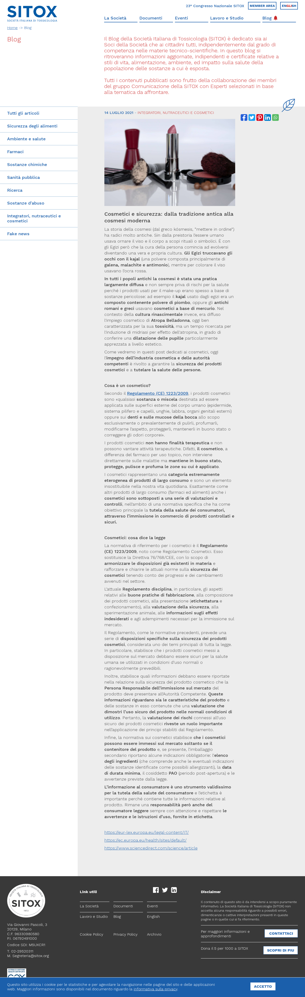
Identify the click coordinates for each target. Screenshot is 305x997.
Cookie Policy (91, 934)
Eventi (181, 17)
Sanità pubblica (23, 177)
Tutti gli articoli (23, 113)
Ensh (289, 6)
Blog (267, 17)
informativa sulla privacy (155, 989)
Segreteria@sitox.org (30, 955)
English (153, 916)
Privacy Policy (125, 934)
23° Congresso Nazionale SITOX (215, 6)
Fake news (18, 233)
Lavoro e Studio (227, 17)
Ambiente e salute (26, 138)
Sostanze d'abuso (25, 202)
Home (12, 27)
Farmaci (15, 151)
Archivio (154, 934)
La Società (115, 17)
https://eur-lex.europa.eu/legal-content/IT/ (146, 832)
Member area (262, 6)
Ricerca (14, 190)
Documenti (150, 17)
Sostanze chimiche (27, 164)
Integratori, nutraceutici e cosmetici (34, 218)
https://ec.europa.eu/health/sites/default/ (145, 840)
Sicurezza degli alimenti (32, 125)
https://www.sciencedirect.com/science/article (151, 847)
